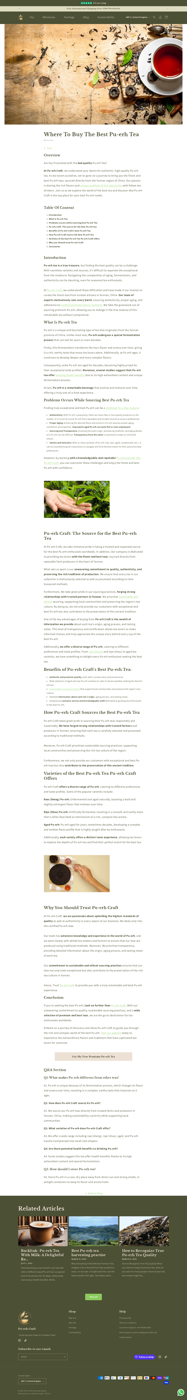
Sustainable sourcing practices (65, 689)
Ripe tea (72, 1318)
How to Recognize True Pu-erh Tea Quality (143, 1253)
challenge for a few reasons (122, 408)
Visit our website (111, 1033)
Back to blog (95, 1193)
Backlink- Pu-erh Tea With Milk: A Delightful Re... (42, 1255)
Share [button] (49, 148)
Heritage (72, 1327)
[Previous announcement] (19, 8)
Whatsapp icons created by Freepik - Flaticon (34, 1394)
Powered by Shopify (39, 1391)
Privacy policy (125, 1318)
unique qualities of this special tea (101, 185)
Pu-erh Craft (54, 290)
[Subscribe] (64, 1356)
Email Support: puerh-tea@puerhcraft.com (138, 1332)
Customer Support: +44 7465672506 (135, 1327)
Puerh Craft (28, 1391)
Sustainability (75, 1332)
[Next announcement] (168, 8)
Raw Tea (72, 1323)
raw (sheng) (96, 651)
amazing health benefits (70, 375)
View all (94, 1297)
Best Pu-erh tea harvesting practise (88, 1253)
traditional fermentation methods (81, 305)
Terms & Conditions (128, 1323)
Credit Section (125, 1337)
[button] (154, 17)
